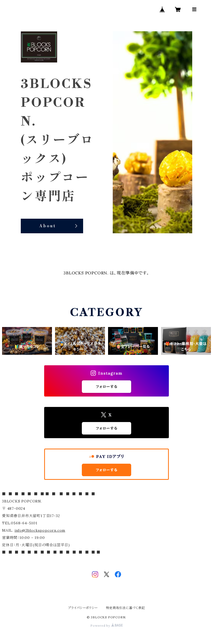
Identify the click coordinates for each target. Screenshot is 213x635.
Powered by (100, 625)
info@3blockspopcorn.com (40, 530)
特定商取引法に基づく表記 (125, 608)
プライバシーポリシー (83, 608)
